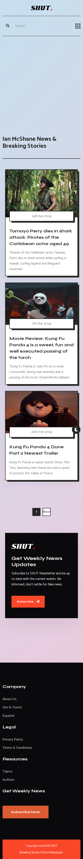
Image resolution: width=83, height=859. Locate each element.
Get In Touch (12, 707)
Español (8, 716)
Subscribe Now (25, 812)
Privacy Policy (13, 739)
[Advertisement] (41, 81)
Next (46, 511)
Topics (8, 771)
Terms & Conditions (17, 748)
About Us (10, 699)
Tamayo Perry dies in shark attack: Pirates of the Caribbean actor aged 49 (40, 237)
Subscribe (25, 601)
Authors (8, 780)
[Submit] (8, 26)
